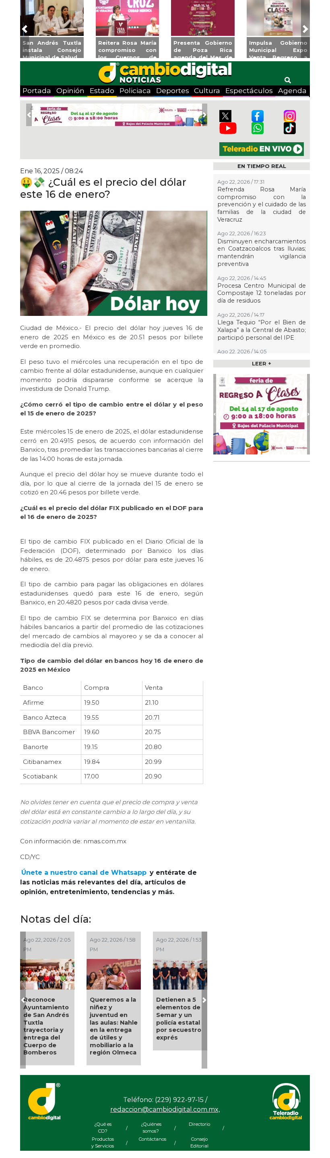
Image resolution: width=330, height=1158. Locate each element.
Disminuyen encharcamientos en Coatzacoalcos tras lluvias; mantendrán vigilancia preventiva (261, 253)
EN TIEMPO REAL (261, 166)
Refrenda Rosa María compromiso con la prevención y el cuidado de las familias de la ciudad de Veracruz (261, 204)
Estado (102, 90)
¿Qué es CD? (102, 1127)
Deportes (172, 90)
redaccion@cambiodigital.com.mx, (165, 1109)
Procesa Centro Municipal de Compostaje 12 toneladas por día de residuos (261, 293)
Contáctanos (151, 1139)
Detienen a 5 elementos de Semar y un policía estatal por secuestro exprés (178, 1018)
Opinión (70, 90)
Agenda (292, 90)
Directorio (199, 1124)
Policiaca (135, 90)
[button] (24, 29)
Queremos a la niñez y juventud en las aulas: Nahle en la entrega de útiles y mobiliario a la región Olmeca (114, 1026)
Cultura (207, 90)
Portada (37, 90)
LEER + (261, 364)
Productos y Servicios (102, 1142)
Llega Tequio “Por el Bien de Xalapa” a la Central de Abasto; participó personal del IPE (261, 330)
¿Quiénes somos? (151, 1127)
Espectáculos (249, 90)
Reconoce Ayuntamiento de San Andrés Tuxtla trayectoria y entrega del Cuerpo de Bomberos (46, 1026)
